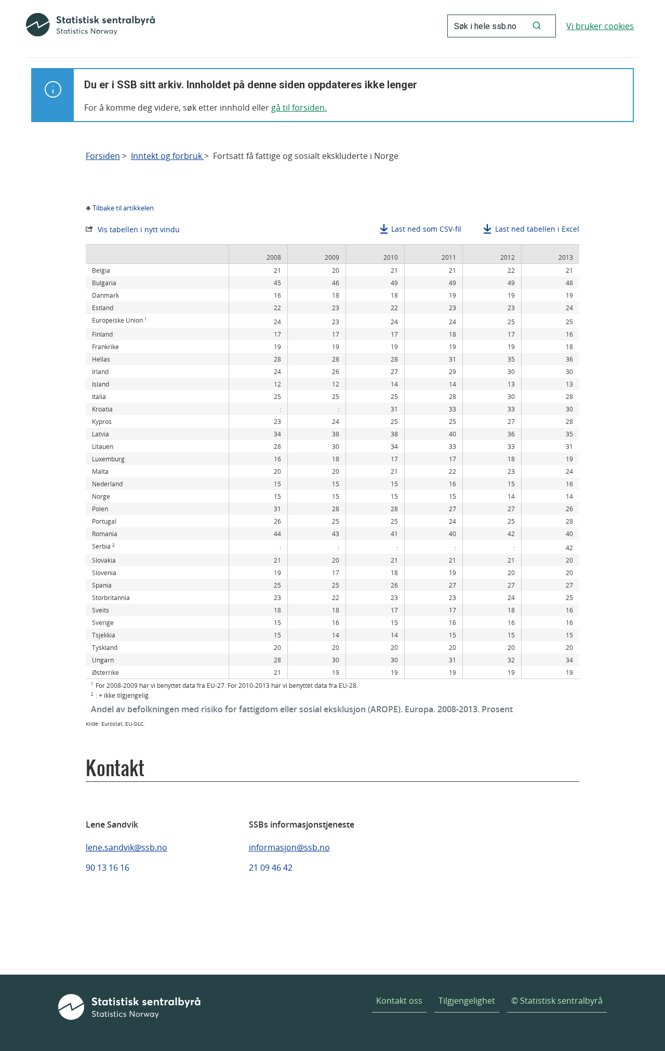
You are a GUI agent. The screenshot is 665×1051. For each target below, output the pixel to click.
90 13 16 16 (107, 867)
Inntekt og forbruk (167, 156)
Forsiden (103, 156)
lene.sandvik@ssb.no (126, 847)
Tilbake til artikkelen (123, 207)
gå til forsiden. (299, 107)
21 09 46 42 (270, 867)
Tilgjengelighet (466, 1000)
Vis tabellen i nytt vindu (139, 229)
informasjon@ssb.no (289, 847)
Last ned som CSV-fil (426, 229)
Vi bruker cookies (600, 26)
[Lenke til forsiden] (90, 26)
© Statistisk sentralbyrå (557, 1000)
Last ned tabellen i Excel (537, 229)
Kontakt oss (399, 1000)
